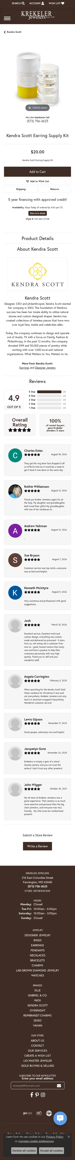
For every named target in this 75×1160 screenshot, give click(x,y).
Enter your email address (37, 1078)
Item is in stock (37, 213)
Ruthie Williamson (36, 487)
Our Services (37, 1050)
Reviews (37, 381)
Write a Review (37, 846)
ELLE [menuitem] (38, 990)
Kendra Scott (14, 31)
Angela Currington (36, 676)
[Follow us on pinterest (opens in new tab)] (37, 1094)
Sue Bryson (31, 555)
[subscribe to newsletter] (59, 1085)
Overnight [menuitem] (37, 1010)
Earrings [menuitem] (37, 945)
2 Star (32, 403)
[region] (37, 79)
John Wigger (33, 785)
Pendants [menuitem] (38, 950)
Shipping (21, 189)
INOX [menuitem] (37, 1000)
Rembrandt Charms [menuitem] (37, 1015)
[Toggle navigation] (7, 20)
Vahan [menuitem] (37, 1025)
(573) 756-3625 (37, 121)
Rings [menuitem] (38, 940)
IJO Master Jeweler (37, 1060)
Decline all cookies (24, 1150)
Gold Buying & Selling (37, 1066)
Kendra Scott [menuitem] (38, 1005)
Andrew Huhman (35, 526)
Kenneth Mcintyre (36, 588)
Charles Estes (33, 451)
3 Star (32, 399)
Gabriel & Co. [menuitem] (37, 995)
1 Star (32, 407)
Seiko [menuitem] (37, 1020)
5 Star (32, 391)
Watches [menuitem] (37, 975)
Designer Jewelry (45, 368)
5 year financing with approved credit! (37, 199)
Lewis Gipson (33, 719)
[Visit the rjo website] (39, 1113)
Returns (54, 189)
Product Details (38, 238)
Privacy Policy (54, 1136)
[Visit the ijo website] (27, 1113)
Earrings (24, 368)
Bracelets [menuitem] (37, 960)
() (64, 391)
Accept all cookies (51, 1150)
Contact (37, 1045)
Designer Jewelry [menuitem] (38, 935)
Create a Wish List (37, 1055)
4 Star (32, 395)
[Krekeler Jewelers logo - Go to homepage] (38, 13)
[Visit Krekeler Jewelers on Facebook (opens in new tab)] (31, 1094)
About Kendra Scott (37, 249)
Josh (27, 621)
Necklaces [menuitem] (37, 955)
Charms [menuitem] (37, 965)
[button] (18, 3)
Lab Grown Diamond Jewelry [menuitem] (37, 970)
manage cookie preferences (36, 1141)
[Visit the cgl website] (49, 1113)
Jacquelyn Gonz (35, 749)
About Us (37, 1040)
